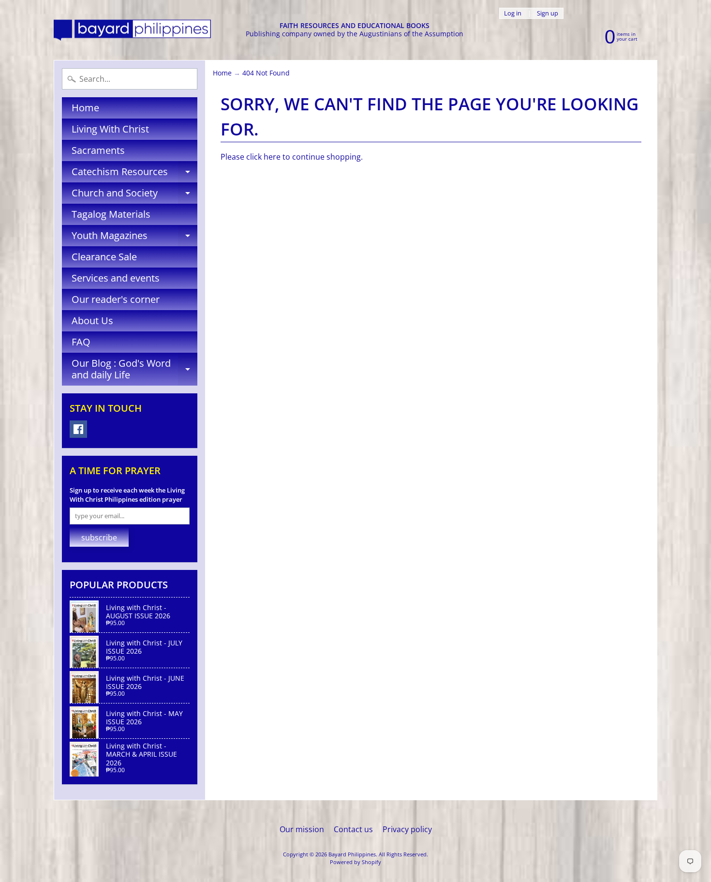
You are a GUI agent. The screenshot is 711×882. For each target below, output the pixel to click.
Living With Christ (110, 128)
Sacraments (98, 150)
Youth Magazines (134, 237)
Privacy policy (407, 829)
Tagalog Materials (111, 214)
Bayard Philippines (352, 854)
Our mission (302, 829)
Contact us (353, 829)
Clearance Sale (104, 256)
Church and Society (134, 195)
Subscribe (99, 537)
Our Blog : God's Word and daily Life (134, 370)
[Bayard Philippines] (132, 30)
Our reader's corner (116, 299)
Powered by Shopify (355, 862)
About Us (92, 320)
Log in (512, 13)
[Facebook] (78, 429)
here (272, 156)
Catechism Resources (134, 173)
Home (85, 107)
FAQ (81, 341)
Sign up (547, 13)
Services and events (116, 277)
